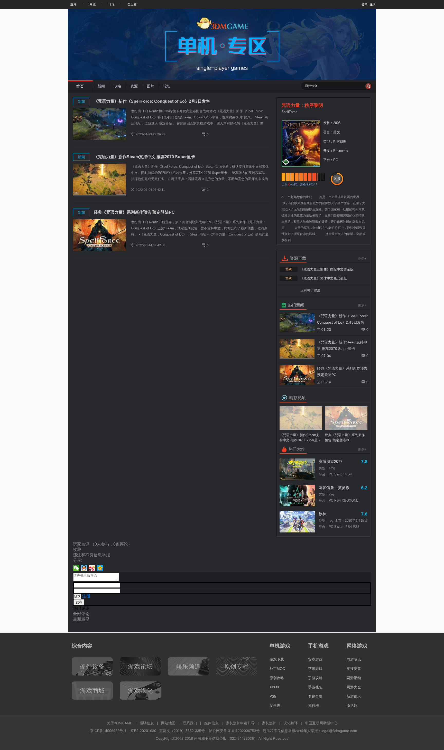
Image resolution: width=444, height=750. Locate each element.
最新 (77, 619)
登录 (365, 4)
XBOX (274, 687)
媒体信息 (211, 723)
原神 (322, 514)
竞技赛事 (354, 669)
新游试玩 (354, 696)
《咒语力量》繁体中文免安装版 (323, 278)
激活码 (352, 706)
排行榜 (313, 706)
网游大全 (354, 687)
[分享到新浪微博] (92, 568)
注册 (372, 4)
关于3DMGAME (119, 723)
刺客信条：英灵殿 (334, 487)
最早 (85, 619)
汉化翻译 (290, 723)
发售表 (275, 706)
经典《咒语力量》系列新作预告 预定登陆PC (134, 212)
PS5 (273, 696)
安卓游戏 (315, 659)
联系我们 (190, 723)
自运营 (132, 4)
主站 (73, 4)
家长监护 (269, 723)
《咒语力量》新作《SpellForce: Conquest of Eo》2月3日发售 (152, 101)
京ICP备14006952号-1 (108, 731)
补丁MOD (277, 669)
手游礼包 (315, 687)
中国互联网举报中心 (321, 723)
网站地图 (168, 723)
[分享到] (100, 568)
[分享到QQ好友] (84, 568)
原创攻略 (277, 678)
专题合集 (315, 696)
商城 (92, 4)
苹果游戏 (315, 669)
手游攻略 (315, 678)
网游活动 (354, 678)
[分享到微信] (76, 568)
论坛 (111, 4)
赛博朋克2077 (330, 461)
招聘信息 (147, 723)
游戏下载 (277, 659)
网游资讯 (354, 659)
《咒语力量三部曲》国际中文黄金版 (327, 269)
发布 (79, 602)
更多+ (362, 258)
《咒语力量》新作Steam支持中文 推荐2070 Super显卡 (144, 157)
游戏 (288, 269)
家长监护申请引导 (240, 723)
